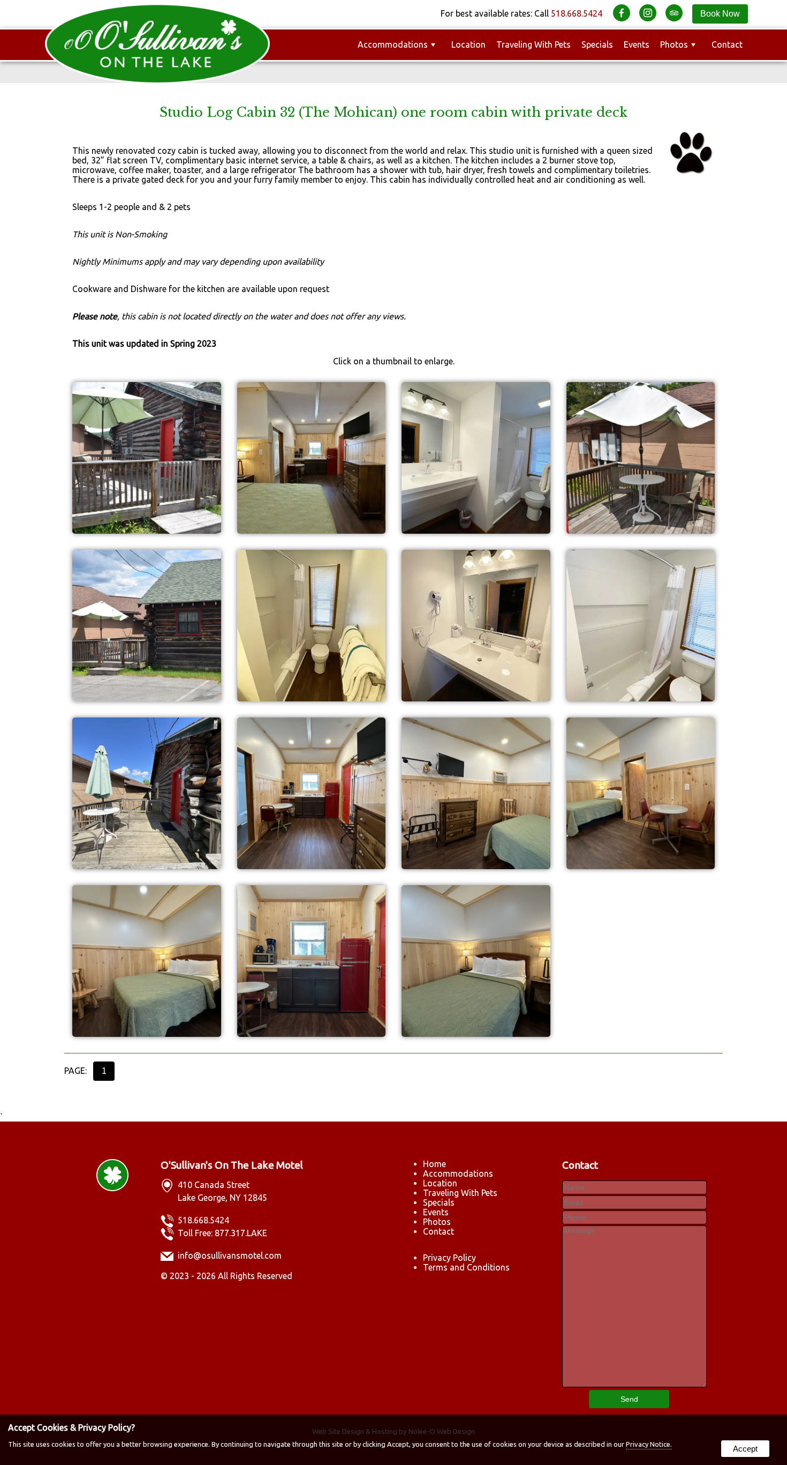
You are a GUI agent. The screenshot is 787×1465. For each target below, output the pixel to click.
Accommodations (393, 44)
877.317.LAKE (241, 1233)
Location (468, 44)
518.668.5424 (576, 13)
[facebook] (625, 13)
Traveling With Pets (533, 44)
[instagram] (651, 13)
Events (636, 44)
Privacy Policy (449, 1257)
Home (434, 1164)
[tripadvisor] (677, 13)
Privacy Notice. (649, 1444)
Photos (674, 44)
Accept (745, 1448)
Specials (597, 44)
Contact (727, 44)
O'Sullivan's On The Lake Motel (232, 1165)
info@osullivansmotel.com (230, 1255)
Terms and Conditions (466, 1267)
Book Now (720, 13)
